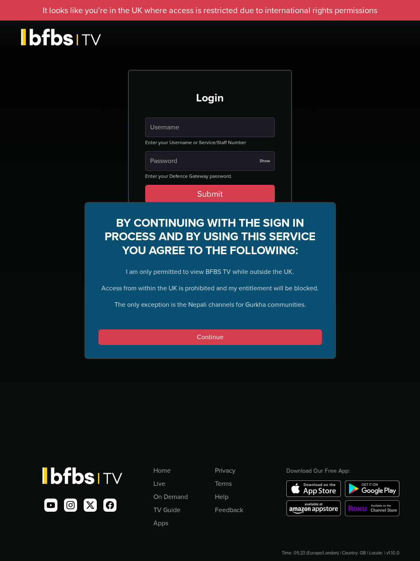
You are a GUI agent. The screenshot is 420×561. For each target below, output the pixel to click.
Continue (210, 337)
